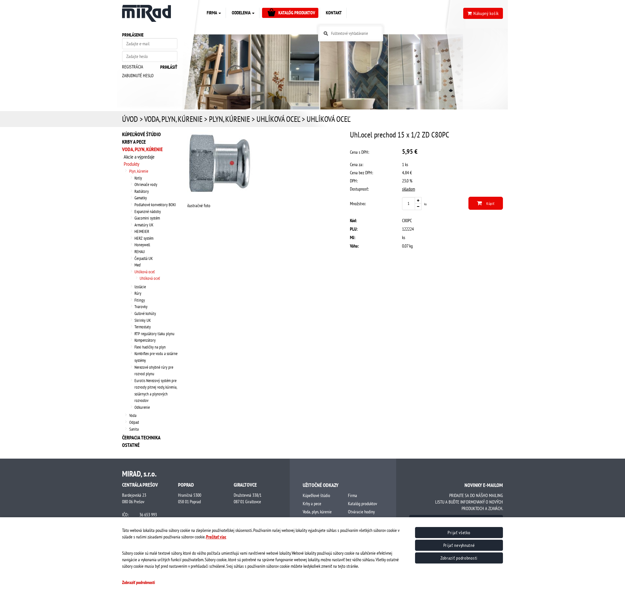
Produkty (131, 164)
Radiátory (141, 191)
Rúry (137, 293)
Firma (352, 495)
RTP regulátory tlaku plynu (154, 333)
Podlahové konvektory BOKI (155, 204)
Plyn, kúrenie (229, 119)
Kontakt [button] (334, 13)
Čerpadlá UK (143, 258)
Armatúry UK (143, 225)
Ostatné (131, 445)
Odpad (134, 422)
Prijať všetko (459, 532)
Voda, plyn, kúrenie (173, 119)
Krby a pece (134, 141)
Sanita (134, 429)
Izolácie (140, 287)
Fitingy (139, 300)
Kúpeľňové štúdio (141, 134)
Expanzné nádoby (147, 211)
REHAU (139, 251)
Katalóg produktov (362, 503)
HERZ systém (143, 238)
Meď (137, 265)
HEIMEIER (141, 231)
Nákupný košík (485, 13)
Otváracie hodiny (361, 512)
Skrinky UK (142, 320)
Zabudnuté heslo (138, 75)
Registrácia (132, 67)
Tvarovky (140, 306)
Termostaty (142, 327)
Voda (132, 415)
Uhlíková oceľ (278, 119)
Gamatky (140, 198)
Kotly (138, 178)
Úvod (130, 119)
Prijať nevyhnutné (459, 545)
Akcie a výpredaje (139, 156)
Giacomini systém (147, 218)
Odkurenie (142, 407)
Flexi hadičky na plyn (150, 347)
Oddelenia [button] (241, 13)
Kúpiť (489, 203)
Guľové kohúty (145, 313)
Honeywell (142, 245)
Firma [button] (212, 13)
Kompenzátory (145, 340)
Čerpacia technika (141, 437)
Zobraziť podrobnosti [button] (138, 582)
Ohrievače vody (145, 184)
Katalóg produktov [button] (296, 13)
